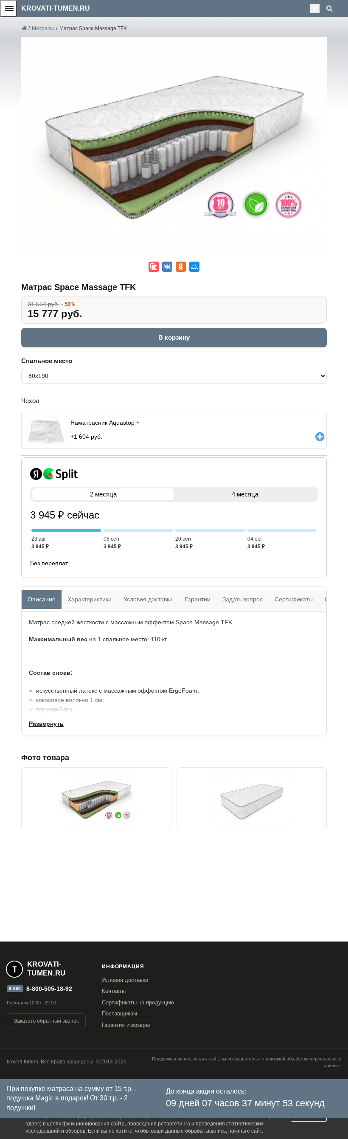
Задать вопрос (242, 599)
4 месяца (245, 494)
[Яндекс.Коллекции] (154, 267)
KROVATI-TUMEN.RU (55, 8)
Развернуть (46, 723)
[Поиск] (329, 8)
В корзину (174, 337)
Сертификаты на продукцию (138, 1002)
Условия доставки (148, 599)
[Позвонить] (307, 8)
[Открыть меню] (8, 8)
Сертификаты (294, 599)
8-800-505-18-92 (49, 988)
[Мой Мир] (194, 267)
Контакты (114, 991)
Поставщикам (119, 1013)
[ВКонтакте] (167, 267)
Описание (42, 599)
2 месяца (103, 494)
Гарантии (197, 599)
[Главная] (23, 28)
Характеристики (89, 599)
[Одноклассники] (181, 267)
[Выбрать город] (314, 8)
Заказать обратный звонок (46, 1021)
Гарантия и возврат (126, 1025)
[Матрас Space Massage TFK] (96, 799)
